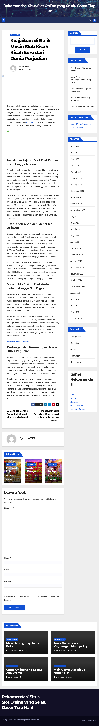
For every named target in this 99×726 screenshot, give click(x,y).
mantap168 (31, 122)
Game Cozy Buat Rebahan (82, 107)
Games (73, 349)
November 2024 (77, 274)
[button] (90, 20)
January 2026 (76, 185)
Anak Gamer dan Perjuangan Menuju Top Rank (80, 79)
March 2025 (75, 248)
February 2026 (76, 178)
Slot (72, 395)
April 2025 (74, 242)
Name (7, 558)
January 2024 (76, 318)
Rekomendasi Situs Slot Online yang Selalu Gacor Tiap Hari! (24, 702)
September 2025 (77, 210)
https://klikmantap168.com (18, 341)
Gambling (74, 343)
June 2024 (75, 306)
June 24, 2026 (61, 650)
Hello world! (78, 128)
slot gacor (74, 398)
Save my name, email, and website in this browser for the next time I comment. (32, 598)
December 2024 (77, 267)
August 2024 (75, 293)
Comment (9, 508)
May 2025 (74, 236)
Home (83, 721)
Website (7, 581)
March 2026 (75, 172)
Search (74, 33)
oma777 (25, 66)
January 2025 (76, 261)
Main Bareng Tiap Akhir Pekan (22, 644)
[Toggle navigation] (47, 20)
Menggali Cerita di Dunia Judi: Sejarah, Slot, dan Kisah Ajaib (18, 414)
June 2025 (75, 229)
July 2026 (74, 146)
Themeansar (6, 722)
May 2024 (74, 312)
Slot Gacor (15, 34)
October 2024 (76, 280)
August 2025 (75, 217)
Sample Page (91, 721)
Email (7, 570)
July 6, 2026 (13, 650)
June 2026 (75, 153)
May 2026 (74, 159)
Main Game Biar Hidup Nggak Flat (69, 671)
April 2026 (74, 166)
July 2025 (74, 223)
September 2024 (77, 287)
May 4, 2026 (60, 677)
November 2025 (77, 197)
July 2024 (74, 299)
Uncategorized (76, 362)
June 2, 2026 (13, 677)
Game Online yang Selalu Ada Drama (24, 671)
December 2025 (77, 191)
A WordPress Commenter (81, 124)
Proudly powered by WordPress (13, 720)
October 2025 (76, 204)
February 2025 (76, 255)
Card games (75, 337)
